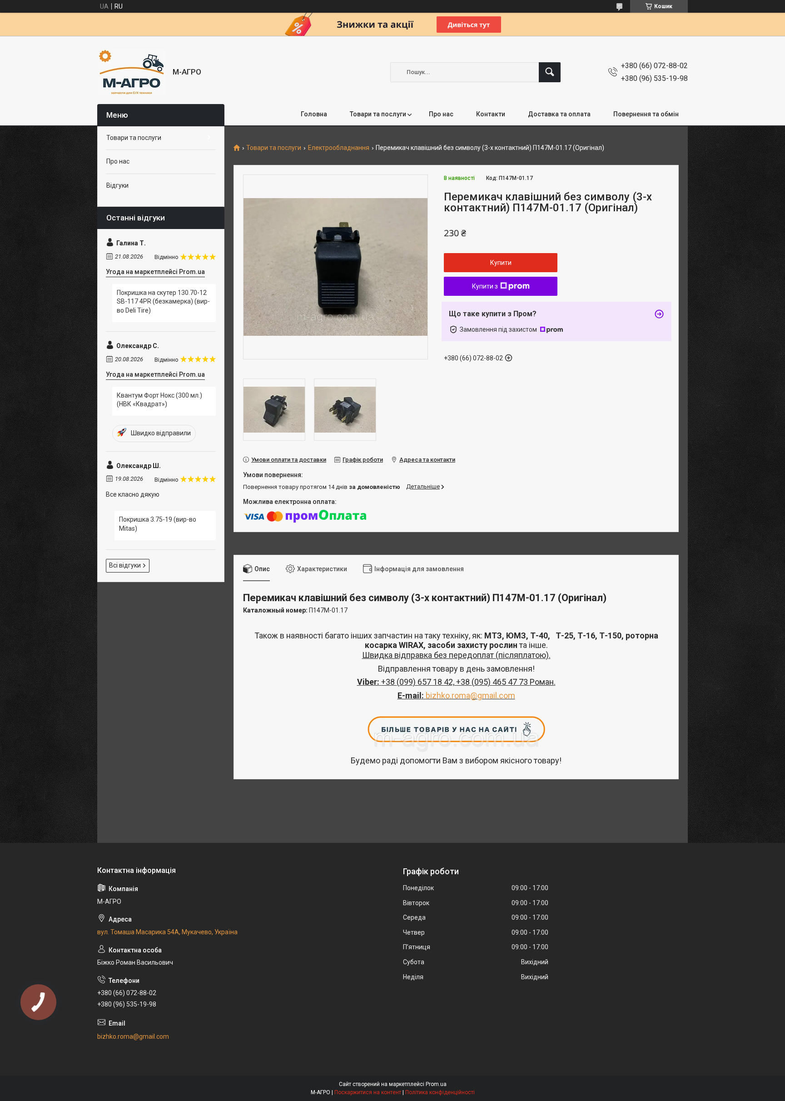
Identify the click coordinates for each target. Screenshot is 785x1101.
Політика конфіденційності (440, 1092)
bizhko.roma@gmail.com (470, 695)
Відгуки (117, 185)
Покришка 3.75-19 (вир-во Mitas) (157, 524)
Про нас (441, 114)
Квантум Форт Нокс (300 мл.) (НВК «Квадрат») (159, 400)
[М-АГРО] (131, 72)
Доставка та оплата (559, 114)
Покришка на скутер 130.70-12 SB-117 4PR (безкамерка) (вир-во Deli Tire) (163, 301)
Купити (501, 262)
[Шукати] (550, 72)
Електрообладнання (338, 147)
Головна (314, 114)
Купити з (485, 286)
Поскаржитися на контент (367, 1092)
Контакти (490, 114)
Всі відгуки (125, 565)
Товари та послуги (378, 114)
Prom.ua (436, 1084)
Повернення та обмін (646, 114)
